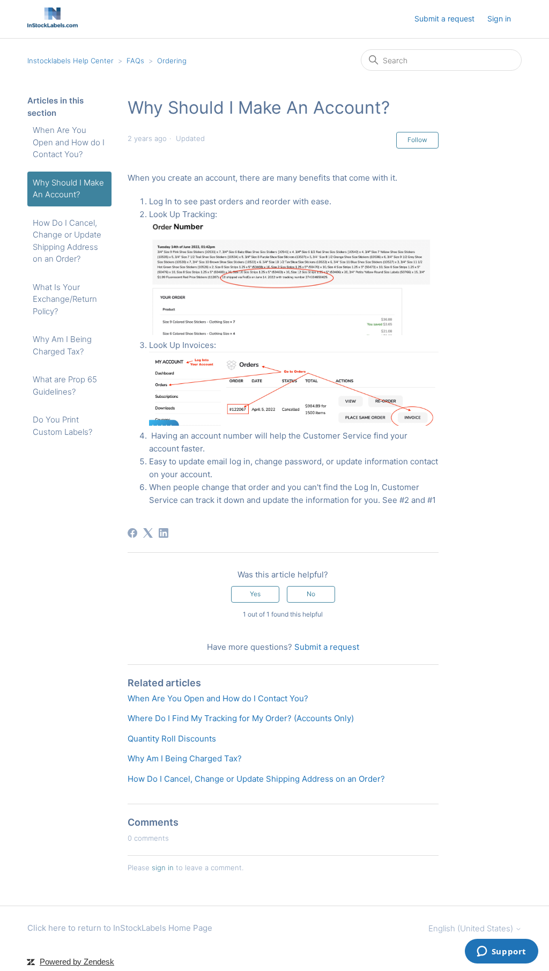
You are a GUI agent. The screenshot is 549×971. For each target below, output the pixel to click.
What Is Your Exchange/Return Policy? (65, 299)
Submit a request (444, 18)
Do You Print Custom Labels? (62, 425)
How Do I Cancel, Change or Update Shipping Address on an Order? (67, 241)
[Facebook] (132, 533)
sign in (163, 867)
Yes (255, 594)
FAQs (135, 60)
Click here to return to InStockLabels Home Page (119, 928)
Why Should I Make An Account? (68, 188)
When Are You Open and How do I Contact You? (69, 142)
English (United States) (471, 928)
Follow (417, 140)
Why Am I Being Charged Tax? (62, 345)
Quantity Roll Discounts (172, 738)
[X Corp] (148, 533)
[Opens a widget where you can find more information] (501, 952)
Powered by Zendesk (77, 961)
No (311, 594)
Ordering (172, 60)
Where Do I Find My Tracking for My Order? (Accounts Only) (241, 718)
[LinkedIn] (163, 533)
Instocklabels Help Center (70, 60)
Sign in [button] (499, 18)
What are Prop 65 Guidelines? (65, 385)
